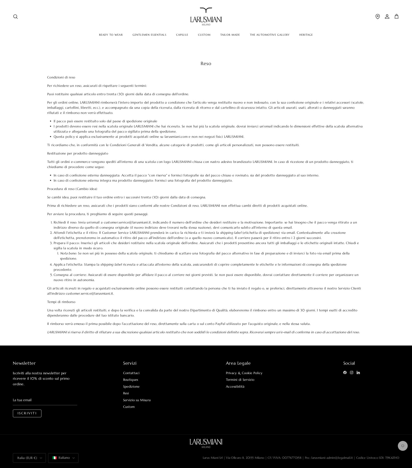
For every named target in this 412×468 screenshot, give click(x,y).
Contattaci (131, 373)
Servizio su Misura (137, 400)
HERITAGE (306, 34)
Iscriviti (27, 413)
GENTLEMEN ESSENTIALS (149, 34)
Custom (129, 407)
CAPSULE (182, 34)
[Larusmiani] (206, 16)
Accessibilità (235, 386)
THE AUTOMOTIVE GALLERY (269, 34)
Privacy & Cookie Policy (244, 373)
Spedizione (131, 386)
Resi (126, 393)
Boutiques (130, 380)
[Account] (387, 16)
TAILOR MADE (230, 34)
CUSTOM (204, 34)
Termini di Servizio (240, 380)
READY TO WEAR (111, 34)
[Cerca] (15, 16)
